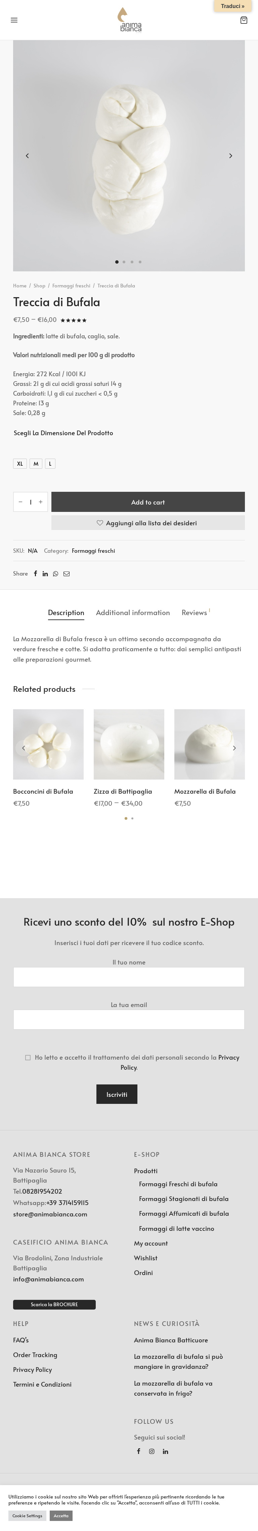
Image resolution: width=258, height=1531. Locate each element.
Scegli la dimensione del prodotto (63, 432)
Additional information (133, 612)
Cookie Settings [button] (27, 1516)
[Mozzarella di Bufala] (209, 744)
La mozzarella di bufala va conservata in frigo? (173, 1388)
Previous (27, 155)
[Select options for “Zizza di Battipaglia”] (129, 764)
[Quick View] (63, 764)
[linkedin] (165, 1451)
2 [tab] (132, 818)
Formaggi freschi (71, 285)
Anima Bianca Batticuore (171, 1339)
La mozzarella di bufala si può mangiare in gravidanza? (178, 1361)
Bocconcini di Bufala (43, 791)
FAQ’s (21, 1339)
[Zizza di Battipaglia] (129, 744)
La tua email (129, 1004)
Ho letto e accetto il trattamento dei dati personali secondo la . (136, 1062)
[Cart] (244, 20)
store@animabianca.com (50, 1213)
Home (20, 285)
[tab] (66, 612)
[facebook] (138, 1451)
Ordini (143, 1272)
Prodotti (146, 1170)
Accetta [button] (61, 1516)
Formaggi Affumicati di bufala (184, 1213)
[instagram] (151, 1451)
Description (66, 612)
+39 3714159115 (67, 1202)
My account (151, 1243)
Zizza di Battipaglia (123, 791)
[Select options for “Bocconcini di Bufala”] (48, 764)
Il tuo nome (129, 961)
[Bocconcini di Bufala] (48, 744)
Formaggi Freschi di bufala (178, 1183)
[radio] (20, 464)
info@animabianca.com (48, 1278)
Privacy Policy (32, 1369)
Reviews (196, 612)
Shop (39, 285)
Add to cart (148, 501)
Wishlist (146, 1257)
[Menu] (14, 20)
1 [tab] (126, 818)
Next (231, 155)
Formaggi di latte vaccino (176, 1228)
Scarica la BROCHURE (54, 1304)
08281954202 (42, 1191)
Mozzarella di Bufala (205, 791)
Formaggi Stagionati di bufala (184, 1198)
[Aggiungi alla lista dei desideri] (33, 764)
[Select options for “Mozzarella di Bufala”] (209, 764)
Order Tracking (35, 1354)
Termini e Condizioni (42, 1384)
